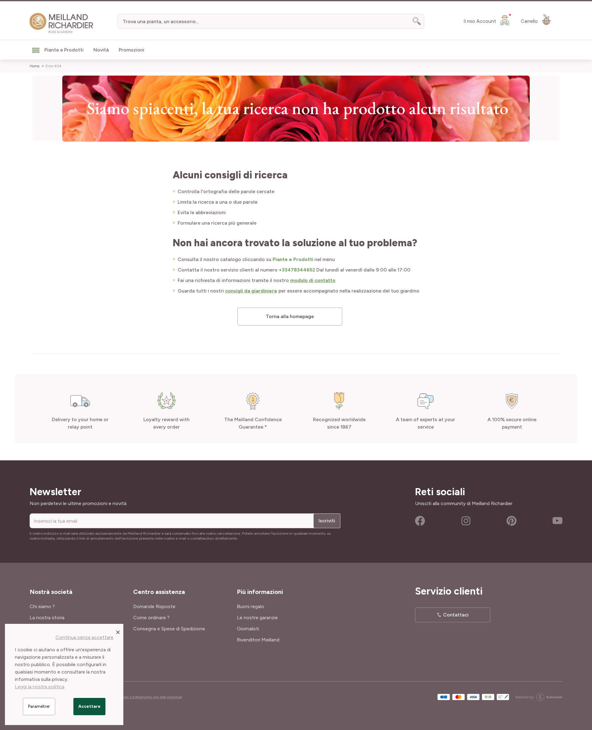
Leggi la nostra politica (39, 687)
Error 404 (53, 66)
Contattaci (456, 615)
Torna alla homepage (290, 316)
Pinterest (511, 521)
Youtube (557, 521)
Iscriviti (327, 521)
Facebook (420, 521)
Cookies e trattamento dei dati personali (148, 697)
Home (34, 66)
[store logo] (61, 23)
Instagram (466, 521)
